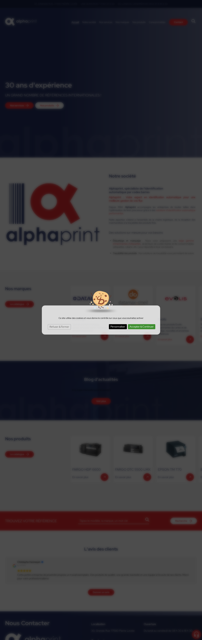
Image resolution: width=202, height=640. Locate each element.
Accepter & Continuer (142, 326)
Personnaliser (117, 326)
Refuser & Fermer (59, 326)
